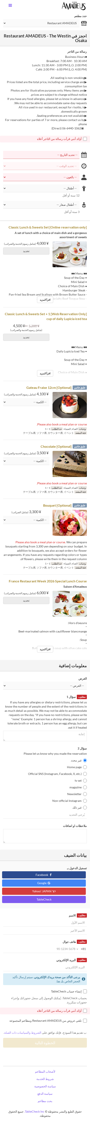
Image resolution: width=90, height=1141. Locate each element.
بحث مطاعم (45, 1101)
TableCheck (44, 899)
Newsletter (74, 794)
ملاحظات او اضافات (75, 826)
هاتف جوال (74, 941)
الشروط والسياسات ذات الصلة (22, 1032)
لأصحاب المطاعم (45, 1071)
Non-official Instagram (67, 800)
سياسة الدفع (45, 1093)
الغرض (82, 678)
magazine (75, 787)
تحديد (26, 251)
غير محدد (76, 760)
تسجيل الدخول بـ (77, 868)
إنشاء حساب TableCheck (66, 991)
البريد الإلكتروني (70, 960)
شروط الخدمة (45, 1079)
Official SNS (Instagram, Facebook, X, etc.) (55, 774)
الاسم (77, 915)
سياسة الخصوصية (45, 1086)
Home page (74, 767)
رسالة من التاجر (77, 51)
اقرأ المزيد (45, 299)
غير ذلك (77, 807)
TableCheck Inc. (34, 1111)
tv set (78, 780)
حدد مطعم (80, 16)
